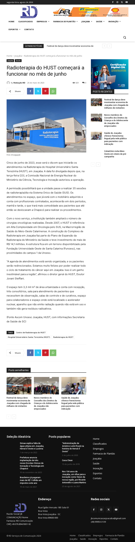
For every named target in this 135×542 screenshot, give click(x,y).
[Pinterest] (45, 91)
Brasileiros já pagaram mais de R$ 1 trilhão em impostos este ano (31, 480)
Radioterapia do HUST (63, 337)
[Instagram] (117, 2)
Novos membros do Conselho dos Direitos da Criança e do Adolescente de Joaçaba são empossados (46, 403)
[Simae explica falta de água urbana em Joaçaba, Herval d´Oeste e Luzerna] (12, 446)
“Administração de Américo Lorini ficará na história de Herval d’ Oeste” (73, 447)
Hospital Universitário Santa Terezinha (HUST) (29, 337)
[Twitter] (122, 2)
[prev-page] (9, 417)
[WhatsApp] (53, 91)
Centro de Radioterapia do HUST (31, 332)
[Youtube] (126, 2)
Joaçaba (18, 55)
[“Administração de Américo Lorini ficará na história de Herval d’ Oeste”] (54, 446)
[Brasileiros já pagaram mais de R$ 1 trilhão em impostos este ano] (12, 480)
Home (9, 55)
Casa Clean (67, 460)
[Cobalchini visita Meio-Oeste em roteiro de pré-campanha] (96, 154)
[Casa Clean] (54, 463)
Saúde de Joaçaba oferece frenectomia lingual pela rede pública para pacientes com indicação (72, 403)
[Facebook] (113, 2)
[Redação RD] (9, 82)
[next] (110, 46)
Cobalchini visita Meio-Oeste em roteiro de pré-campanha (115, 154)
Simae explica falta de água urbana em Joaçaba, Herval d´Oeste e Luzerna (32, 446)
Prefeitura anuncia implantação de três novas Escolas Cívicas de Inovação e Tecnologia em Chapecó (32, 463)
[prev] (104, 46)
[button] (124, 37)
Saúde (18, 60)
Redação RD (19, 82)
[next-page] (14, 417)
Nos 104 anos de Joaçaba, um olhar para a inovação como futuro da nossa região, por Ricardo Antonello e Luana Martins (74, 477)
